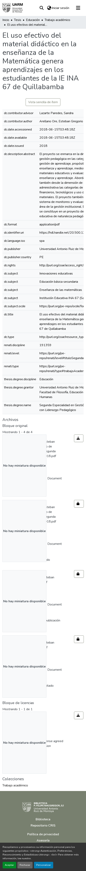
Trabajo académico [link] (57, 20)
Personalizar (43, 865)
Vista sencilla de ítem (43, 102)
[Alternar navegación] (78, 8)
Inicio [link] (5, 20)
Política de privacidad (43, 834)
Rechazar (25, 865)
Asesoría (43, 840)
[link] (78, 438)
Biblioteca (43, 819)
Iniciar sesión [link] (60, 8)
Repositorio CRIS (43, 825)
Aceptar (9, 865)
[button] (12, 8)
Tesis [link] (17, 20)
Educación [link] (33, 20)
